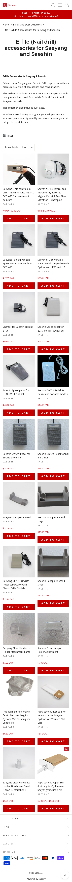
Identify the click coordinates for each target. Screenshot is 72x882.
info (6, 827)
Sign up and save (15, 835)
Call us (8, 843)
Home (6, 24)
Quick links (11, 818)
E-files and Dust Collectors (27, 24)
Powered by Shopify (36, 878)
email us (9, 852)
